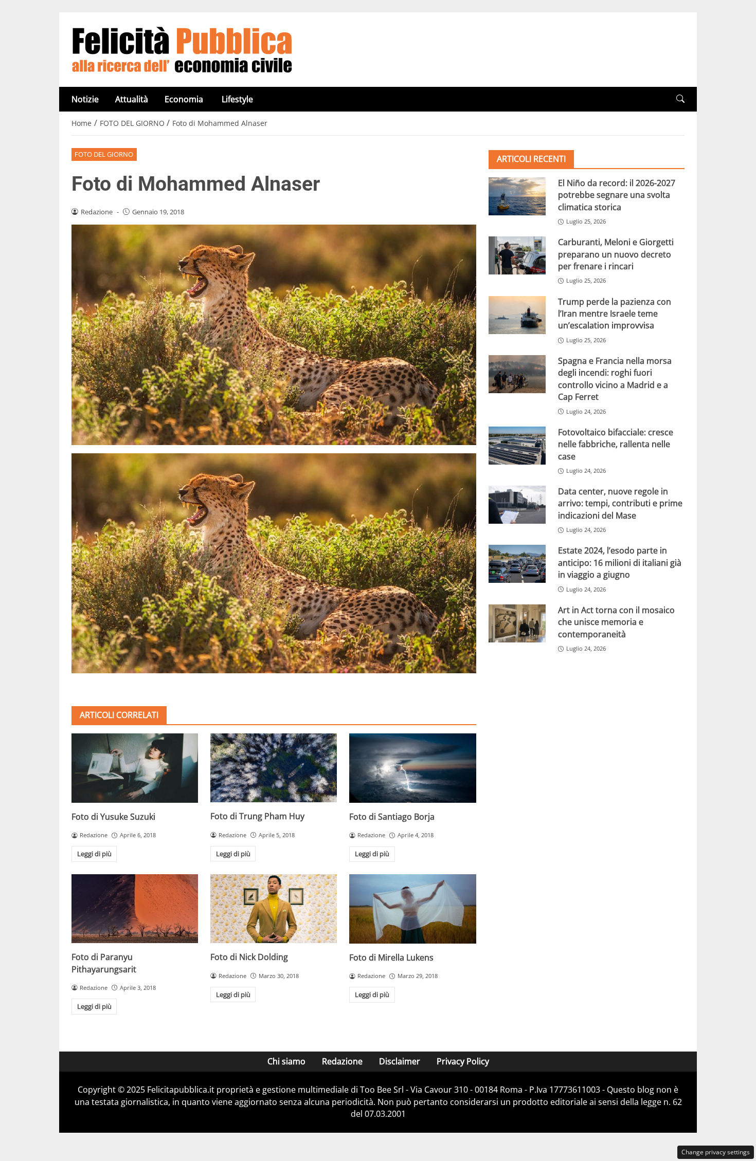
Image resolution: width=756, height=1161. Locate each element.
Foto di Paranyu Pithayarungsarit (103, 962)
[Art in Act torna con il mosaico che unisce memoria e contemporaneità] (517, 623)
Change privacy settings (715, 1152)
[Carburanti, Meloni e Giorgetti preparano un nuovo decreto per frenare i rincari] (517, 255)
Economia (185, 99)
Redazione (342, 1061)
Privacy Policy (463, 1061)
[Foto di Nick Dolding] (273, 908)
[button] (680, 99)
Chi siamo (286, 1061)
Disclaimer (399, 1061)
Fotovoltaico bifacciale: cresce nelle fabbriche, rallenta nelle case (615, 444)
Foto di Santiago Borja (392, 816)
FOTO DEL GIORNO (104, 154)
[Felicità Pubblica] (182, 48)
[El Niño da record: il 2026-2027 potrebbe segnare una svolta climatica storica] (517, 196)
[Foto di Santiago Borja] (412, 768)
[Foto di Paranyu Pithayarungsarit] (134, 908)
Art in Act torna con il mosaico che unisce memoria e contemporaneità (616, 622)
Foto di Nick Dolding (249, 957)
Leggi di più (94, 853)
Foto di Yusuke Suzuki (113, 816)
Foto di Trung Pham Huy (257, 816)
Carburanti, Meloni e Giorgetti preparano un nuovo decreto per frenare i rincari (616, 254)
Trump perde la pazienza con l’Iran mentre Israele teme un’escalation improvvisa (614, 313)
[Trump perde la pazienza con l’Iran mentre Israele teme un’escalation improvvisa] (517, 315)
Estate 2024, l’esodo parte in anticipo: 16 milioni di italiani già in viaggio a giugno (619, 562)
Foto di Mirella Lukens (391, 957)
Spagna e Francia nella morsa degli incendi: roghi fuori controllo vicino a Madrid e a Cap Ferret (615, 378)
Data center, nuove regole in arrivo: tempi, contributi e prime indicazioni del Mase (620, 503)
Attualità (131, 99)
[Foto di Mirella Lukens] (412, 909)
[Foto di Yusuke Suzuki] (134, 768)
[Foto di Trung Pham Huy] (273, 767)
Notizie (85, 99)
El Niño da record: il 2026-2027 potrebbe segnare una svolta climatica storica (616, 195)
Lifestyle (237, 99)
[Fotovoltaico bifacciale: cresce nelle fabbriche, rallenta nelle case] (517, 446)
